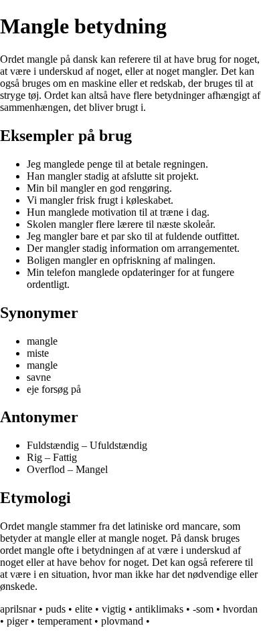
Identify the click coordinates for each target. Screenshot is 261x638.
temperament (64, 621)
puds (56, 609)
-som (203, 609)
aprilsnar (18, 609)
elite (83, 609)
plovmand (122, 621)
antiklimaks (159, 609)
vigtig (114, 609)
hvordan (240, 609)
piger (17, 621)
